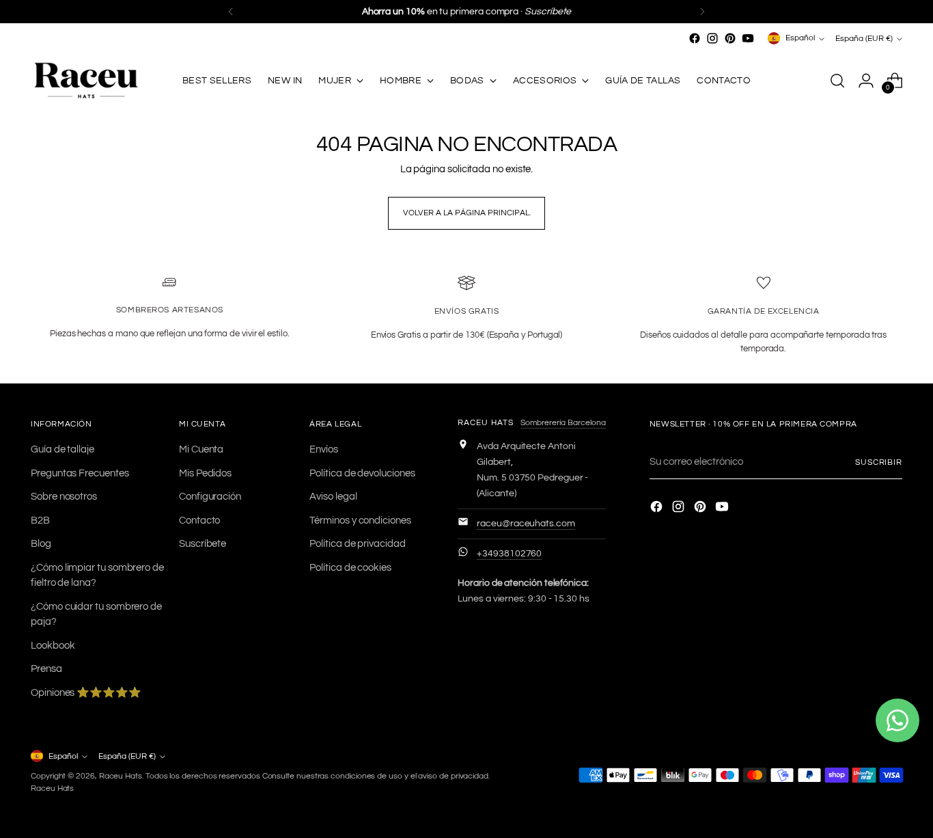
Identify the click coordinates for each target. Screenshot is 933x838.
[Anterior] (231, 11)
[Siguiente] (702, 11)
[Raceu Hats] (85, 81)
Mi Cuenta (201, 449)
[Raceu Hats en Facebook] (694, 38)
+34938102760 (509, 553)
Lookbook (52, 645)
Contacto (199, 520)
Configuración (210, 496)
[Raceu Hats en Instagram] (712, 38)
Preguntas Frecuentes (80, 473)
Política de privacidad (357, 544)
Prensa (46, 669)
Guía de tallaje (62, 449)
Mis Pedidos (205, 473)
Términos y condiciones (359, 520)
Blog (41, 544)
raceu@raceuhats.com (526, 523)
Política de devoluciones (362, 473)
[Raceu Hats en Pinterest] (730, 38)
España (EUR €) (864, 38)
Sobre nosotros (64, 496)
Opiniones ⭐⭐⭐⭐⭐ (86, 693)
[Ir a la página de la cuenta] (866, 80)
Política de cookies (350, 568)
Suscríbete (202, 544)
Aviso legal (333, 496)
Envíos (323, 449)
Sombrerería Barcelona (563, 422)
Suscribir (878, 462)
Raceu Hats (120, 776)
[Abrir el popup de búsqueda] (837, 80)
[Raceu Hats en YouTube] (748, 38)
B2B (40, 520)
